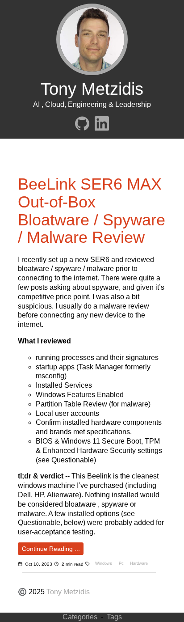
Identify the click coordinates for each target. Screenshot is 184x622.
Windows (103, 563)
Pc (121, 563)
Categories (80, 617)
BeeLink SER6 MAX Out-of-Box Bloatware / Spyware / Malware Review (91, 210)
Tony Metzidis (68, 592)
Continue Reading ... (51, 548)
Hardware (139, 563)
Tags (114, 617)
